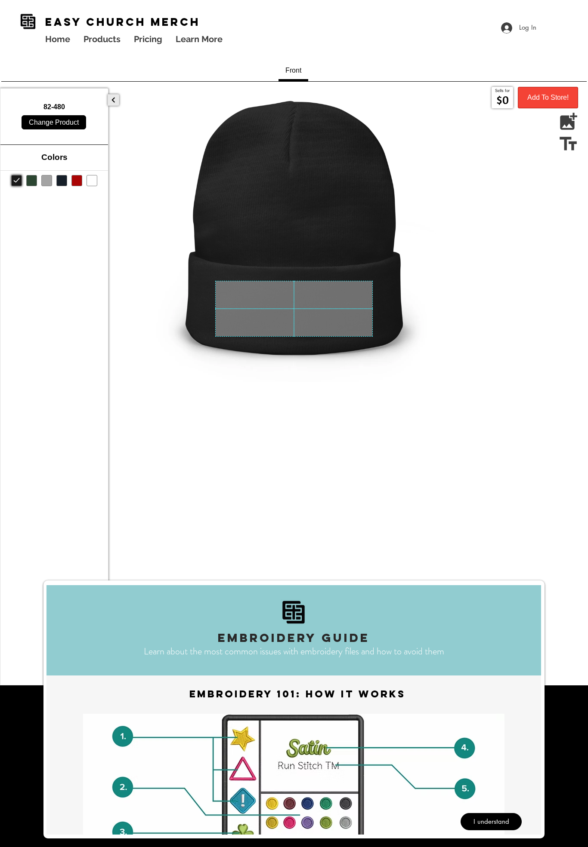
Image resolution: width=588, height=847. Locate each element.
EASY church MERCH (122, 22)
